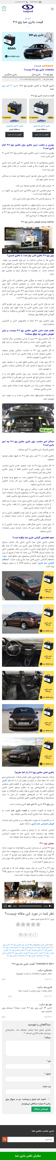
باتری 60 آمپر (12, 85)
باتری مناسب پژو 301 (10, 947)
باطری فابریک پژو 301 (33, 950)
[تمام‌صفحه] (5, 251)
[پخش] (50, 251)
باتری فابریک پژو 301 (42, 947)
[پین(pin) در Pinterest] (25, 935)
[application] (28, 239)
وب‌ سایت (46, 1086)
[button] (52, 9)
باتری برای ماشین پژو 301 (20, 944)
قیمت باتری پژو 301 (35, 953)
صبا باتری (6, 780)
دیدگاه (47, 1037)
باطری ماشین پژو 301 (16, 950)
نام (49, 1061)
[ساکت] (9, 251)
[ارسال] (4, 1139)
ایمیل (47, 1073)
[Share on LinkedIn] (20, 935)
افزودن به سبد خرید (41, 134)
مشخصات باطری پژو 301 (16, 955)
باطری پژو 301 (47, 950)
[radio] (38, 925)
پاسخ (3, 979)
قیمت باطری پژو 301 (19, 953)
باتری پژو (28, 18)
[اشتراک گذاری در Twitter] (30, 935)
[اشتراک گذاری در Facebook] (35, 935)
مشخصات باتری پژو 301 (34, 955)
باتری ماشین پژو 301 (26, 947)
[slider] (30, 251)
